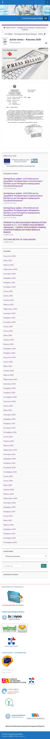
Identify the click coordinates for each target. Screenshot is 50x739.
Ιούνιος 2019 (8, 516)
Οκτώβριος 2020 (9, 467)
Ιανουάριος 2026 (9, 274)
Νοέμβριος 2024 (9, 318)
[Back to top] (45, 734)
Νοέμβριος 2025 (9, 282)
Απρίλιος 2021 (8, 441)
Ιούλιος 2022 (8, 406)
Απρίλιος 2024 (8, 340)
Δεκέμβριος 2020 (9, 459)
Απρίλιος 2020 (8, 489)
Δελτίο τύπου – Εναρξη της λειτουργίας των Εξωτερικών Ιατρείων (26, 28)
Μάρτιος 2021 (8, 445)
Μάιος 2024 (7, 335)
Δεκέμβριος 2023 (9, 349)
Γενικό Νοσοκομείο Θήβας (32, 18)
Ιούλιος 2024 (8, 326)
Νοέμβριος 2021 (9, 423)
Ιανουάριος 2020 (9, 503)
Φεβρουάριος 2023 (10, 379)
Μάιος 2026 (7, 260)
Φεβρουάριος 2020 (10, 498)
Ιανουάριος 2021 (9, 454)
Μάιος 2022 (7, 410)
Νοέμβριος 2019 (9, 511)
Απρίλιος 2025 (8, 300)
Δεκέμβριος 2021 (9, 419)
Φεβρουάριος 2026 (10, 269)
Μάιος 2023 (7, 366)
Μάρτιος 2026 (8, 265)
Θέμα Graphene (20, 736)
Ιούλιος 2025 (8, 291)
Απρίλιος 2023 (8, 371)
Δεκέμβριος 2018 (9, 529)
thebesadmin (17, 42)
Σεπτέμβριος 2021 (10, 432)
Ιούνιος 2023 (8, 362)
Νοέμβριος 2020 (9, 463)
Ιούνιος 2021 (8, 437)
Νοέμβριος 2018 (9, 534)
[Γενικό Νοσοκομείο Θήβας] (2, 2)
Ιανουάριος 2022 (9, 415)
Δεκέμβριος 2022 (9, 388)
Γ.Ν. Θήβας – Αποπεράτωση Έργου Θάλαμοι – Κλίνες (24, 34)
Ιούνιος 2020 (8, 481)
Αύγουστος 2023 (9, 357)
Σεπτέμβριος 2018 (10, 542)
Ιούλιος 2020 (8, 476)
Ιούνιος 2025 (8, 296)
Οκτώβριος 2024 (9, 322)
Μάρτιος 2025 (8, 304)
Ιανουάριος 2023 (9, 384)
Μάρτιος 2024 (8, 344)
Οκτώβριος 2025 (9, 287)
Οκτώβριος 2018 (9, 538)
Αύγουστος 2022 (9, 401)
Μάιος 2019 (7, 520)
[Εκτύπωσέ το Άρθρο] (46, 43)
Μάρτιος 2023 (8, 375)
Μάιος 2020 (7, 485)
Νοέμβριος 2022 (9, 393)
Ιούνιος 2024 (8, 331)
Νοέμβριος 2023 (9, 353)
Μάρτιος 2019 (8, 525)
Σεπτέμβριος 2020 (10, 472)
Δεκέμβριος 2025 (9, 278)
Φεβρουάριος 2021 (10, 450)
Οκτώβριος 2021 (9, 428)
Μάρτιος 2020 (8, 494)
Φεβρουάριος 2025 (10, 309)
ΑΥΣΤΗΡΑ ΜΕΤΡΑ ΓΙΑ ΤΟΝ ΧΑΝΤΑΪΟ (19, 239)
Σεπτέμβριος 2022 (10, 397)
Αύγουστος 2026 (9, 256)
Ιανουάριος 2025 (9, 313)
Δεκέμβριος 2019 (9, 507)
